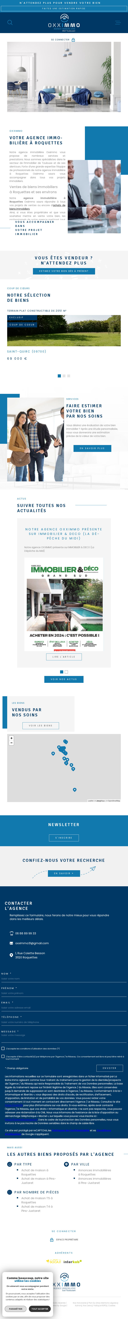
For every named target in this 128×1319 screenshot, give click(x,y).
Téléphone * (11, 1012)
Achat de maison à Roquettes (34, 1168)
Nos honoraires (80, 1298)
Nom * (6, 969)
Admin (78, 1301)
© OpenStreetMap (113, 796)
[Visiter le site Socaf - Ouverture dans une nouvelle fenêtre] (53, 1257)
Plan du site (94, 1298)
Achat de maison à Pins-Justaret (38, 1176)
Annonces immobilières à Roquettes (94, 1168)
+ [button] (11, 733)
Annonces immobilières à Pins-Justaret (94, 1176)
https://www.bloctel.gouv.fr (21, 1115)
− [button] (11, 738)
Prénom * (9, 983)
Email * (7, 998)
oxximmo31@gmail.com (32, 938)
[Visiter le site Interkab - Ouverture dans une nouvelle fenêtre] (73, 1256)
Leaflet (90, 796)
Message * (10, 1027)
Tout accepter (40, 1308)
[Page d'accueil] (64, 23)
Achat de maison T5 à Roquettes (37, 1196)
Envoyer (109, 1063)
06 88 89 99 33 (25, 929)
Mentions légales (109, 1298)
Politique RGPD (100, 1301)
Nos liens (87, 1301)
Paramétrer (15, 1308)
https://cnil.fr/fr (14, 1100)
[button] (59, 371)
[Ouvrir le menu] (118, 22)
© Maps (100, 796)
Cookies (111, 1301)
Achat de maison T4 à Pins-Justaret (37, 1204)
